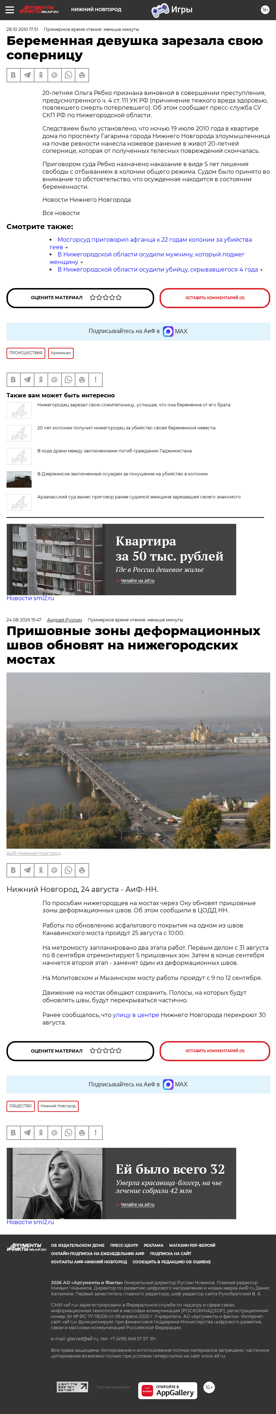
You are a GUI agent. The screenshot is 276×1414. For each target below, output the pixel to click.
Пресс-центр (124, 1245)
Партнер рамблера (113, 1387)
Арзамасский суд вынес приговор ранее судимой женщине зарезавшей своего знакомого (139, 497)
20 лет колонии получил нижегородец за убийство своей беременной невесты (126, 427)
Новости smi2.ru (30, 598)
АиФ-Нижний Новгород (33, 853)
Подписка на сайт (170, 1253)
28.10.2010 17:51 (22, 29)
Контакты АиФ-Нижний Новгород (89, 1262)
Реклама (154, 1245)
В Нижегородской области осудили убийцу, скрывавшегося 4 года (158, 269)
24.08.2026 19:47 (23, 619)
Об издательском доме (78, 1245)
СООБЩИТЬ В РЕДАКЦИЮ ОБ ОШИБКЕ (172, 1262)
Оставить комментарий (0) (215, 298)
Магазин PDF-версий (192, 1245)
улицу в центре (136, 1015)
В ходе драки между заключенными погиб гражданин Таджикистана (114, 450)
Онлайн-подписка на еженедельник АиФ (97, 1253)
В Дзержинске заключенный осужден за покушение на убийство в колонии (122, 473)
